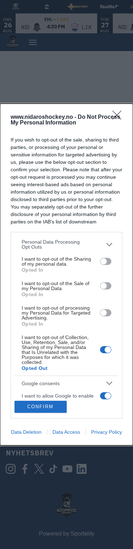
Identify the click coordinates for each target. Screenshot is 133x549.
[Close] (119, 117)
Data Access (66, 432)
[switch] (105, 261)
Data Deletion (26, 432)
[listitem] (66, 244)
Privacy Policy (106, 432)
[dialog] (66, 274)
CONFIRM (40, 406)
